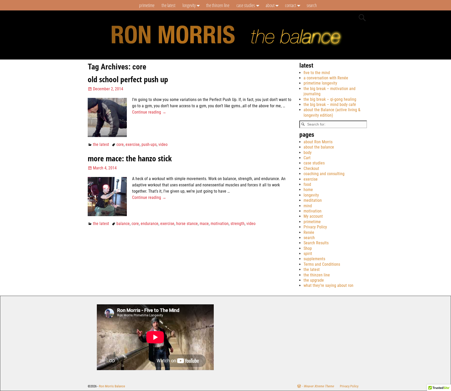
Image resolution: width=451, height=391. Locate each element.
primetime (147, 5)
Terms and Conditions (322, 264)
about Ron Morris (318, 141)
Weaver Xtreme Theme (319, 386)
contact (290, 5)
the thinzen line (217, 5)
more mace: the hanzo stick (130, 158)
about (270, 5)
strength (237, 223)
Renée (309, 232)
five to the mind (317, 72)
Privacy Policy (315, 226)
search (312, 5)
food (307, 184)
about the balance (319, 147)
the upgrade (314, 280)
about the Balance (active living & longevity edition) (332, 112)
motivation (220, 223)
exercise (133, 144)
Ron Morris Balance (112, 386)
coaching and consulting (324, 173)
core (120, 144)
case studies (245, 5)
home (308, 189)
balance (123, 223)
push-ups (149, 144)
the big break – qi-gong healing (330, 99)
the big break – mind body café (330, 104)
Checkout (311, 168)
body (308, 152)
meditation (313, 200)
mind (308, 205)
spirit (308, 253)
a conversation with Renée (326, 77)
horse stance (187, 223)
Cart (307, 157)
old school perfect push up (128, 79)
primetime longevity (320, 83)
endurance (149, 223)
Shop (308, 248)
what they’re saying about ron (328, 285)
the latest (168, 5)
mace (204, 223)
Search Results (316, 242)
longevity (189, 5)
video (163, 144)
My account (313, 216)
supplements (314, 258)
